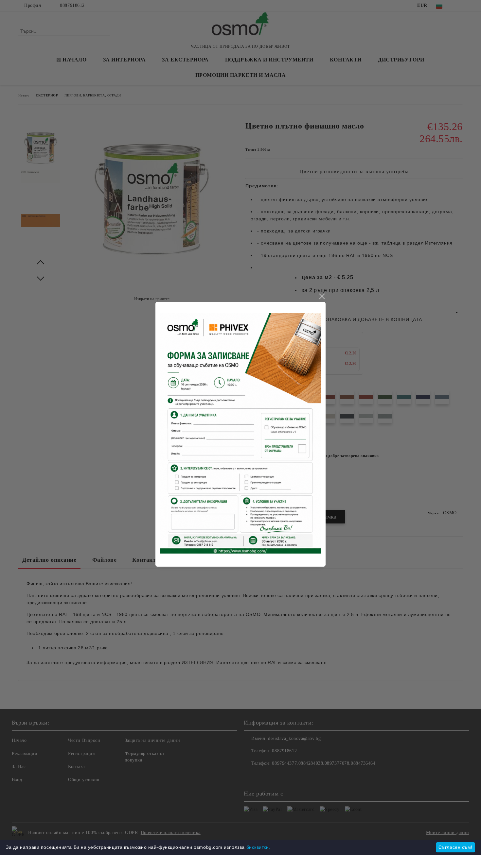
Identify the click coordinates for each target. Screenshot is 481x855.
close (322, 296)
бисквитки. (258, 847)
